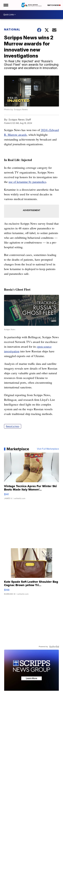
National (12, 29)
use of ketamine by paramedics (27, 182)
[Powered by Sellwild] (54, 646)
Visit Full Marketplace (48, 449)
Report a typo (12, 426)
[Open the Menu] (6, 5)
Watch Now (53, 5)
